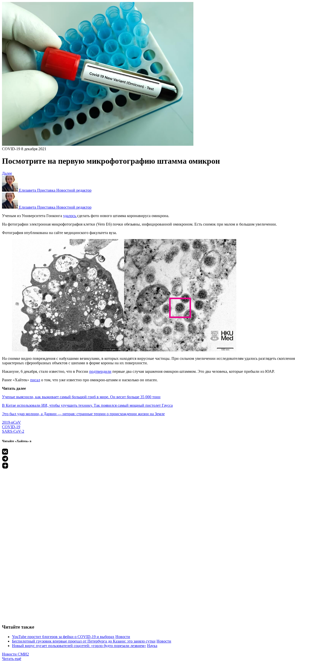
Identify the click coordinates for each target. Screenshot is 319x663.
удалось (70, 216)
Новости (122, 637)
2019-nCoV (11, 422)
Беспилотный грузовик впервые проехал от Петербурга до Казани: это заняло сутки (84, 641)
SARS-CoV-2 (13, 431)
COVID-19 (11, 149)
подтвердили (100, 371)
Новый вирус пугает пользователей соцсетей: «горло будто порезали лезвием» (79, 646)
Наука (152, 646)
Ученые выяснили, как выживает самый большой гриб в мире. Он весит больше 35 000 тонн (81, 397)
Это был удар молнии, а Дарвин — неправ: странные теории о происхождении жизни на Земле (83, 414)
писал (35, 380)
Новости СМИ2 (15, 654)
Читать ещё (11, 659)
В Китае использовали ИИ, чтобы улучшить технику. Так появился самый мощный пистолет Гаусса (87, 405)
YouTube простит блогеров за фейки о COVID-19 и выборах (63, 637)
